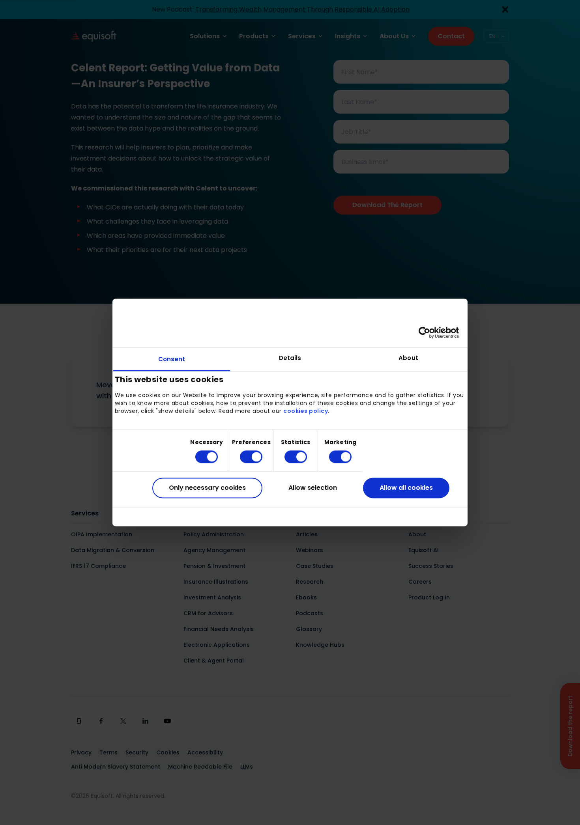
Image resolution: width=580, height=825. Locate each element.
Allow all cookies (406, 487)
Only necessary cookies (207, 487)
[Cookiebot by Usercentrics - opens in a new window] (424, 332)
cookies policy (305, 411)
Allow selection (312, 487)
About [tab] (408, 358)
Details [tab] (290, 358)
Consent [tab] (171, 359)
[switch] (245, 456)
